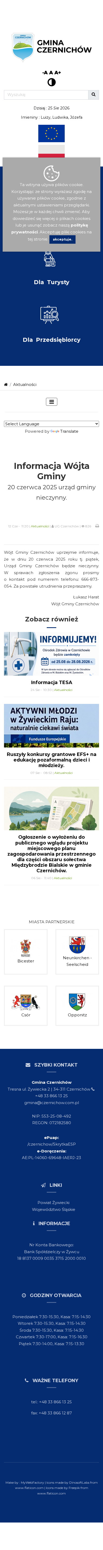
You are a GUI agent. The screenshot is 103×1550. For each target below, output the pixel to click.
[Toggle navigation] (51, 402)
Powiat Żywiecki (53, 1202)
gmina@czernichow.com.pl (51, 1102)
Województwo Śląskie (53, 1209)
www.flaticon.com (29, 1488)
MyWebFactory (33, 1482)
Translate (69, 431)
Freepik (74, 1488)
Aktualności (24, 384)
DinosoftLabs (79, 1482)
